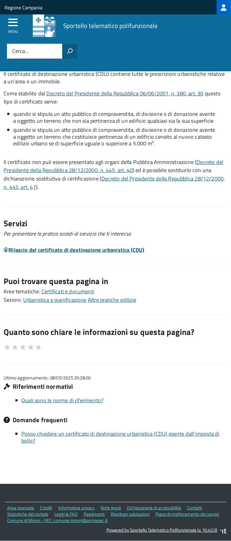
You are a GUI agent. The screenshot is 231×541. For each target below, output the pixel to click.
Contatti (194, 507)
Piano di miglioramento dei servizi (187, 514)
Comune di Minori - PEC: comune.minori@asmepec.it (57, 520)
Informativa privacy (76, 507)
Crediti (46, 507)
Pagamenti (94, 514)
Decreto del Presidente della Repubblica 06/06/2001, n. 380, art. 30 (124, 93)
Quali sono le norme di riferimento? (62, 400)
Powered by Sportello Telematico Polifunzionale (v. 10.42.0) (161, 530)
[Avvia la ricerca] (69, 51)
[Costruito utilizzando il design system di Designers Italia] (223, 532)
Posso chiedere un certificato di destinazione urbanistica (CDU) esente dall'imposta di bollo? (120, 437)
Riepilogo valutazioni (130, 514)
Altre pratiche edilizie (112, 300)
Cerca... (20, 51)
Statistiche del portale (27, 514)
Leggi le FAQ (66, 514)
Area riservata (20, 507)
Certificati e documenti (68, 291)
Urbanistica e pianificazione (55, 300)
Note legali (111, 507)
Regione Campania (23, 7)
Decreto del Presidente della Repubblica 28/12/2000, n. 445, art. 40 (113, 166)
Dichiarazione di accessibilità (154, 507)
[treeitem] (224, 7)
